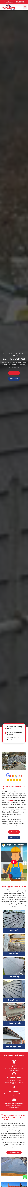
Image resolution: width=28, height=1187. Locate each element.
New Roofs (14, 930)
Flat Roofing (14, 977)
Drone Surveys (14, 1000)
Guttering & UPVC (14, 1046)
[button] (25, 7)
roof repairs (9, 800)
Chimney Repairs (14, 1023)
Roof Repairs (14, 953)
